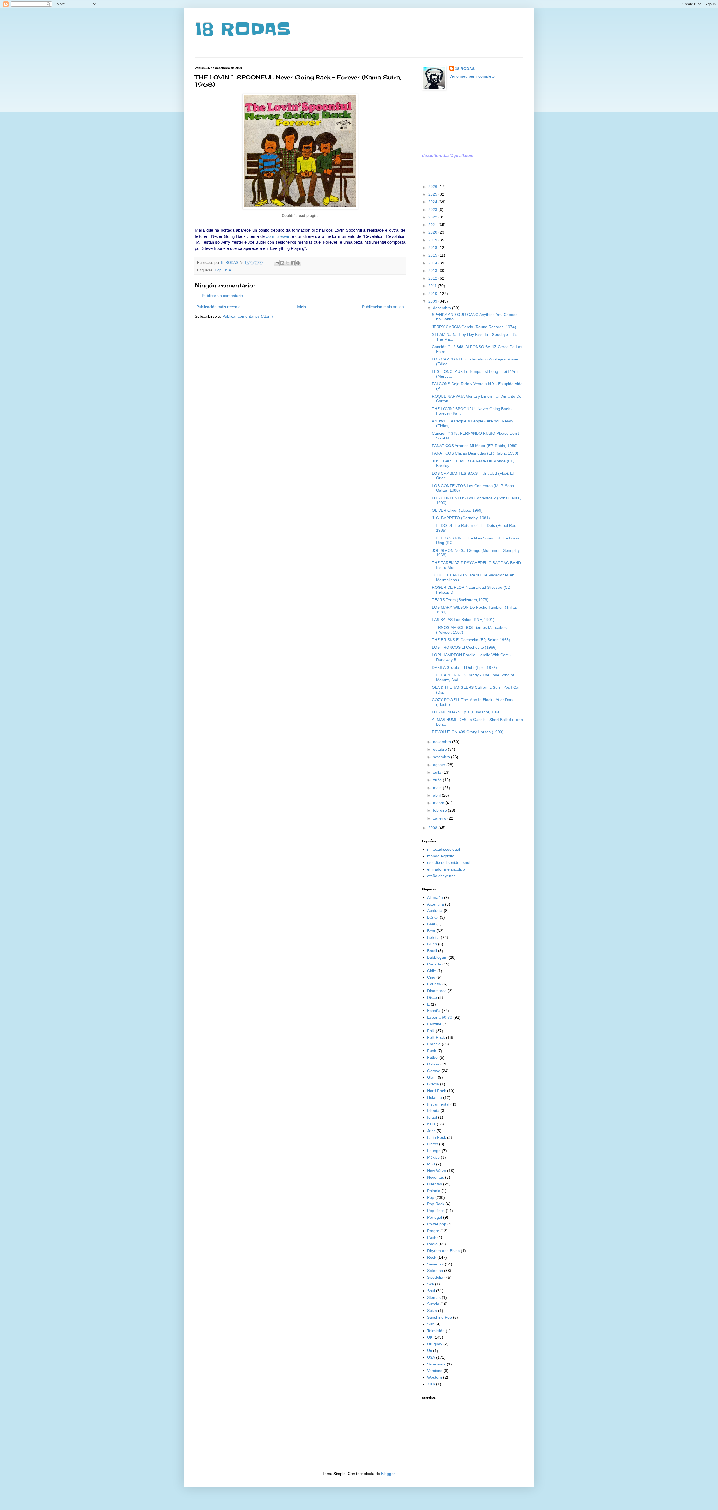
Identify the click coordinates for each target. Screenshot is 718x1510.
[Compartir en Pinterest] (298, 263)
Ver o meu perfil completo (472, 76)
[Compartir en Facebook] (293, 263)
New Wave (436, 1170)
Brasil (432, 950)
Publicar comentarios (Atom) (247, 316)
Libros (432, 1144)
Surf (430, 1324)
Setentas (435, 1270)
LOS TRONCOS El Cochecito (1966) (464, 647)
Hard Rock (436, 1090)
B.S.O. (433, 917)
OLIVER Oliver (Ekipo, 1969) (457, 510)
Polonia (433, 1190)
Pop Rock (435, 1204)
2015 (433, 255)
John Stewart (278, 236)
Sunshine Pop (439, 1317)
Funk (431, 1050)
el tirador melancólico (446, 869)
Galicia (433, 1064)
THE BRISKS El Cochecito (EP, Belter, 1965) (471, 639)
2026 (433, 186)
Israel (432, 1117)
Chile (431, 971)
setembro (442, 757)
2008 (433, 827)
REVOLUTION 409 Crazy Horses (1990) (467, 732)
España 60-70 (439, 1017)
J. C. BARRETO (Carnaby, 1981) (461, 518)
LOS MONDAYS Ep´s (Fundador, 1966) (467, 712)
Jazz (431, 1131)
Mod (431, 1164)
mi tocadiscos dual (443, 849)
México (433, 1157)
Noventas (435, 1177)
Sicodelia (435, 1277)
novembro (442, 741)
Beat (431, 931)
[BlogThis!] (282, 263)
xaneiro (440, 818)
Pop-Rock (436, 1210)
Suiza (432, 1310)
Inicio (301, 306)
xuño (438, 780)
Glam (432, 1077)
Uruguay (434, 1344)
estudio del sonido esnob (449, 862)
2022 (433, 217)
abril (437, 795)
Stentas (434, 1297)
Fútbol (432, 1057)
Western (434, 1377)
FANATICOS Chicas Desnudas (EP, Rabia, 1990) (475, 453)
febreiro (440, 810)
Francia (434, 1044)
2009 (433, 301)
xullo (437, 772)
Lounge (434, 1150)
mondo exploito (440, 856)
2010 (433, 293)
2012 (433, 278)
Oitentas (434, 1184)
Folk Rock (436, 1037)
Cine (431, 977)
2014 (433, 263)
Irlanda (433, 1110)
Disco (432, 997)
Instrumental (438, 1104)
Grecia (433, 1084)
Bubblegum (437, 957)
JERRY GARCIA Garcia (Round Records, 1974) (474, 327)
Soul (431, 1290)
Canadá (434, 964)
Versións (434, 1370)
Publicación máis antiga (383, 306)
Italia (431, 1124)
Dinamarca (437, 990)
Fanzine (434, 1024)
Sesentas (435, 1264)
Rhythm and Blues (443, 1250)
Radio (432, 1244)
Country (434, 984)
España (434, 1010)
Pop (218, 270)
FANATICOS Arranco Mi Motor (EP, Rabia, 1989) (475, 445)
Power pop (436, 1224)
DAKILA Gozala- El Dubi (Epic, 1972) (464, 667)
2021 (433, 224)
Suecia (433, 1304)
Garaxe (433, 1071)
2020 (433, 232)
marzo (439, 803)
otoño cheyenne (441, 876)
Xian (431, 1384)
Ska (430, 1284)
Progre (433, 1231)
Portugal (434, 1217)
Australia (435, 910)
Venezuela (436, 1364)
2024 (433, 201)
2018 (433, 247)
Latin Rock (436, 1137)
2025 (433, 194)
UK (429, 1337)
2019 (433, 240)
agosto (439, 764)
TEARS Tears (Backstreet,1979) (460, 599)
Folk (431, 1031)
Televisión (436, 1330)
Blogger (388, 1473)
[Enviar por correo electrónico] (277, 263)
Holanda (434, 1097)
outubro (440, 749)
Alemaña (435, 897)
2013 (433, 270)
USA (227, 270)
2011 (433, 285)
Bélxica (433, 937)
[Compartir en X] (287, 263)
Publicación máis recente (218, 306)
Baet (431, 924)
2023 (433, 209)
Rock (431, 1257)
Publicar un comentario (222, 295)
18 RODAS (243, 29)
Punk (431, 1237)
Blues (432, 944)
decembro (442, 308)
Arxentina (435, 904)
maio (438, 787)
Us (429, 1350)
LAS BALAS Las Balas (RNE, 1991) (463, 619)
